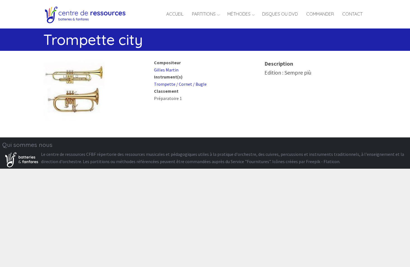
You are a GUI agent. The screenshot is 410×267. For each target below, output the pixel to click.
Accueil (175, 14)
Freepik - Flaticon (322, 161)
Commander (320, 14)
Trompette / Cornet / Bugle (180, 84)
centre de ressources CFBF (71, 154)
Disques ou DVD (280, 14)
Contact (352, 14)
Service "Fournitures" (251, 161)
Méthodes (238, 14)
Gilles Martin (166, 70)
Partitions (204, 14)
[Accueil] (87, 14)
